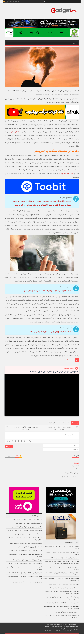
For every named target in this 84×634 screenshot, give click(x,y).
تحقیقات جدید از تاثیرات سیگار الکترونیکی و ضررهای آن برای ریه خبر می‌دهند (42, 205)
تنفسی (67, 423)
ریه (63, 423)
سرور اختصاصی (63, 630)
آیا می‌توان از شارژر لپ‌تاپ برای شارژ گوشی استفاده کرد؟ (27, 520)
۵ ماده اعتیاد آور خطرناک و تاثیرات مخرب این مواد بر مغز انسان (47, 290)
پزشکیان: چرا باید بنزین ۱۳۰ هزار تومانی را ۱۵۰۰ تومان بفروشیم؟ (63, 603)
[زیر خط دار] (12, 441)
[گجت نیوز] (64, 13)
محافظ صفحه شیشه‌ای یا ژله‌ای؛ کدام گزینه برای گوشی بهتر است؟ (25, 530)
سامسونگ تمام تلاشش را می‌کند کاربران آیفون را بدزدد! (28, 534)
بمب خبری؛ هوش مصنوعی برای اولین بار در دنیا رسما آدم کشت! (25, 563)
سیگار (59, 423)
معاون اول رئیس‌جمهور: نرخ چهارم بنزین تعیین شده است (64, 612)
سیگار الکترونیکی (52, 423)
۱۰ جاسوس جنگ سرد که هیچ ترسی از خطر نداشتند (29, 523)
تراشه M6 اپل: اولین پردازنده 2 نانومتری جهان (30, 547)
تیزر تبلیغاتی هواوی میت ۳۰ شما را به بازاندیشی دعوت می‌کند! (25, 428)
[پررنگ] (7, 441)
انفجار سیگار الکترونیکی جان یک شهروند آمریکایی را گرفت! (50, 331)
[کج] (10, 441)
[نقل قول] (24, 441)
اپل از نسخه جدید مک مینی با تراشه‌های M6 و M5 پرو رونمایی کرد (24, 551)
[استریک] (15, 441)
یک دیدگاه (75, 94)
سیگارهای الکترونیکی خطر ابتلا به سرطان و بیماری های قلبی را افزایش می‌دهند (42, 201)
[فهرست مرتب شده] (18, 441)
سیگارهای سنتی (16, 132)
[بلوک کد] (27, 441)
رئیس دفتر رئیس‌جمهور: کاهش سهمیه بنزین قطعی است (64, 588)
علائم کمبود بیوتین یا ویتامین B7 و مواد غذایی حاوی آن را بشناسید (59, 428)
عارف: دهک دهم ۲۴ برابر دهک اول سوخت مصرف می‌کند (64, 584)
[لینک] (30, 441)
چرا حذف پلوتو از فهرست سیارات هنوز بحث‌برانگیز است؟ (27, 560)
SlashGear (70, 360)
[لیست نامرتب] (21, 441)
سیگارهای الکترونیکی (66, 173)
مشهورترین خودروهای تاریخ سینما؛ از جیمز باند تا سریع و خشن (26, 543)
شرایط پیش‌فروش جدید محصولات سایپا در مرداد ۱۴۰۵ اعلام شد (62, 558)
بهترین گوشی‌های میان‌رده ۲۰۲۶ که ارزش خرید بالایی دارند (27, 582)
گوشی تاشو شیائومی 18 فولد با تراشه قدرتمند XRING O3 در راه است (24, 573)
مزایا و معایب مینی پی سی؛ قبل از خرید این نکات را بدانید (27, 527)
